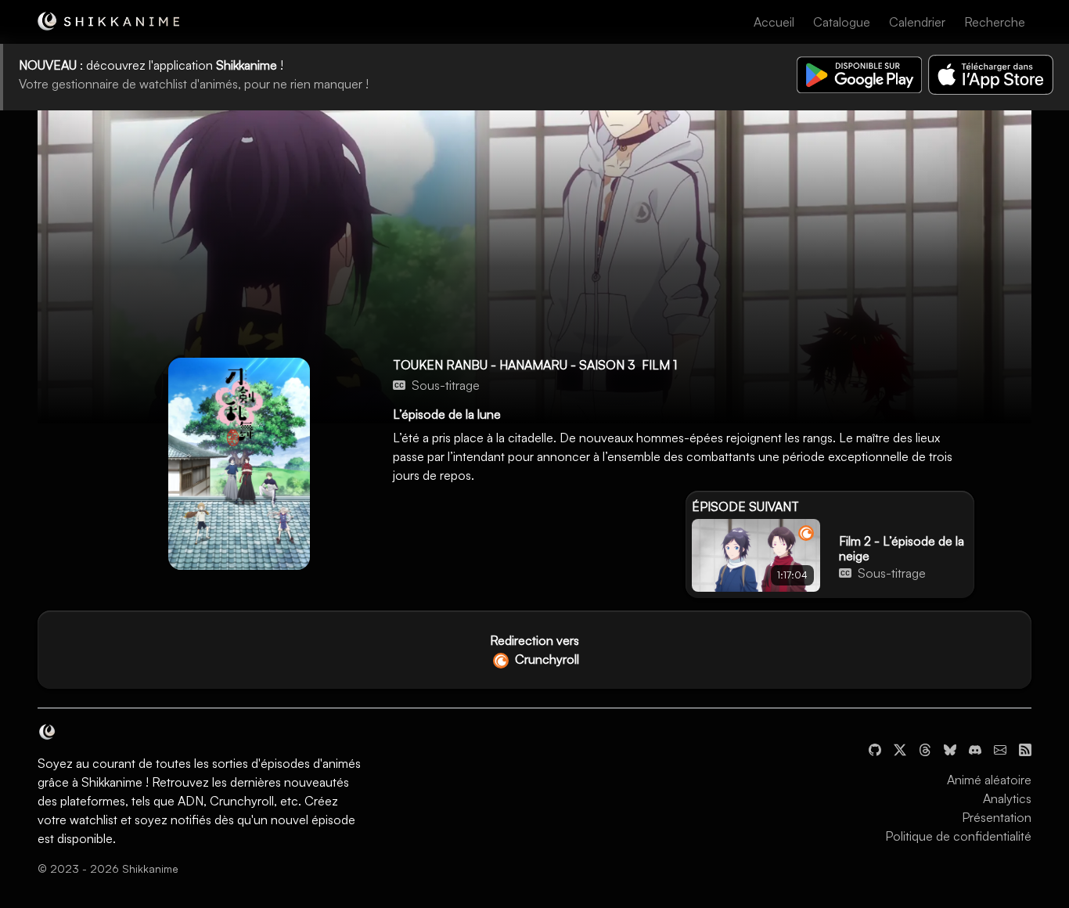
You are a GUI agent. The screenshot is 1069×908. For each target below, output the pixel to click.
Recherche (994, 22)
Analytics (1007, 798)
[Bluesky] (950, 748)
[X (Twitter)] (900, 748)
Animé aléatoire (989, 779)
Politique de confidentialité (958, 836)
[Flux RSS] (1025, 748)
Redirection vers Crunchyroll (534, 649)
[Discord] (975, 748)
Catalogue (841, 22)
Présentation (996, 817)
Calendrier (917, 22)
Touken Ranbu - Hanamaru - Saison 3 (514, 365)
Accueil (774, 22)
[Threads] (925, 748)
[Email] (1000, 748)
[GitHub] (875, 748)
